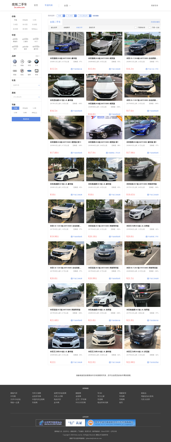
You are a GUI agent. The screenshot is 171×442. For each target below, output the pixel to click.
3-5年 (15, 113)
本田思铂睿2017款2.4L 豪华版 (61, 100)
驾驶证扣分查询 (147, 396)
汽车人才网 (58, 396)
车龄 (14, 105)
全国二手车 (55, 22)
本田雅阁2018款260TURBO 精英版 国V (103, 142)
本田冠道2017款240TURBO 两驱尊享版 (103, 226)
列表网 (34, 402)
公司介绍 (114, 431)
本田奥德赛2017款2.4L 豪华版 (61, 184)
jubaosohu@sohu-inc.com (94, 438)
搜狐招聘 (73, 431)
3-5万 (34, 20)
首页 (36, 5)
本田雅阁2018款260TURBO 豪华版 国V (141, 142)
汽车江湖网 (36, 393)
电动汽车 (57, 399)
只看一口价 (155, 27)
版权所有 (105, 435)
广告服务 (81, 431)
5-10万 (15, 24)
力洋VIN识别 (15, 399)
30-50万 (25, 29)
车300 (100, 393)
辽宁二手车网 (81, 399)
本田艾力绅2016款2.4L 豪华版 (61, 352)
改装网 (78, 396)
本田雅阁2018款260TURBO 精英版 (101, 58)
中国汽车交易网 (38, 399)
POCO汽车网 (81, 402)
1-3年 (34, 108)
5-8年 (25, 113)
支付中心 (66, 431)
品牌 (14, 56)
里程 (14, 93)
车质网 (100, 399)
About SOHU (105, 431)
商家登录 (154, 6)
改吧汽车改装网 (60, 393)
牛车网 (13, 396)
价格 (14, 16)
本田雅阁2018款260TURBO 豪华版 (63, 58)
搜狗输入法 (58, 431)
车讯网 (122, 396)
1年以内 (25, 108)
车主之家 (101, 396)
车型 (14, 35)
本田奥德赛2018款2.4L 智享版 (99, 310)
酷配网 (78, 393)
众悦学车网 (36, 396)
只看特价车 (141, 27)
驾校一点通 (14, 402)
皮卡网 (56, 402)
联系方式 (88, 431)
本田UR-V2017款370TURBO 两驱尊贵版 (142, 268)
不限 (15, 20)
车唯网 (122, 399)
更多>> (38, 56)
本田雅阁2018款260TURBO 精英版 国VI (65, 142)
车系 (14, 80)
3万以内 (25, 20)
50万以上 (35, 29)
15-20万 (34, 24)
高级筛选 (26, 119)
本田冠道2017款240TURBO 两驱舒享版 (141, 184)
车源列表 (49, 5)
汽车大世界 (145, 399)
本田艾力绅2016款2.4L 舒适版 (137, 352)
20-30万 (15, 29)
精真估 (143, 393)
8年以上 (34, 113)
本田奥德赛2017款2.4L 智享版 (137, 310)
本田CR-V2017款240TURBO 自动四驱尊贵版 (66, 226)
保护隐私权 (96, 431)
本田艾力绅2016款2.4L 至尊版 (137, 226)
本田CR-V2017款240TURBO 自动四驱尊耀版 (142, 100)
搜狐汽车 (13, 393)
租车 (121, 402)
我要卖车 (122, 393)
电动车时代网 (103, 402)
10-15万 (25, 24)
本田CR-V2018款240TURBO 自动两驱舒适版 (142, 58)
